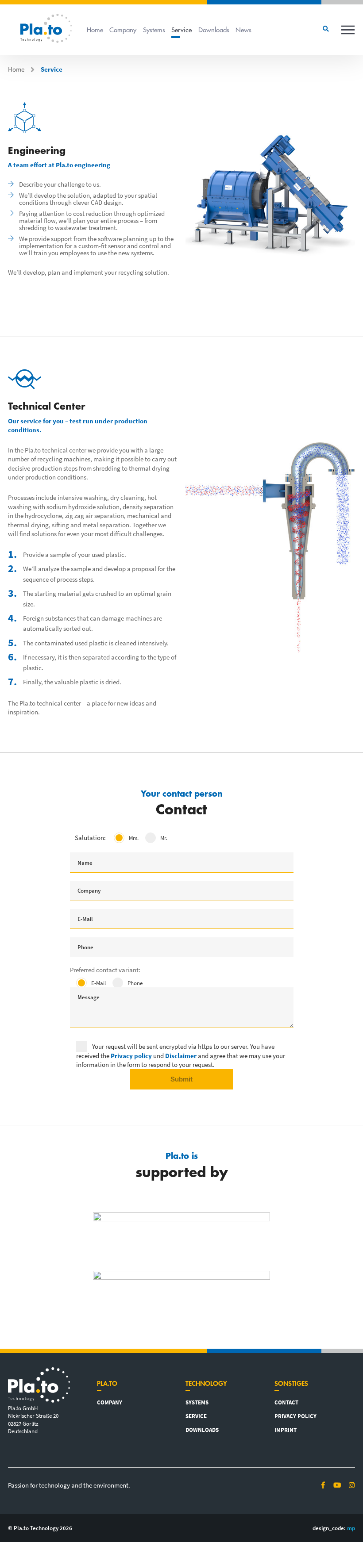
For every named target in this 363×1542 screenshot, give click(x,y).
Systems (154, 29)
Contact (286, 1402)
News (243, 29)
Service (181, 29)
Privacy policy (295, 1415)
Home (95, 29)
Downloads (213, 29)
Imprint (285, 1429)
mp (351, 1527)
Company (122, 29)
